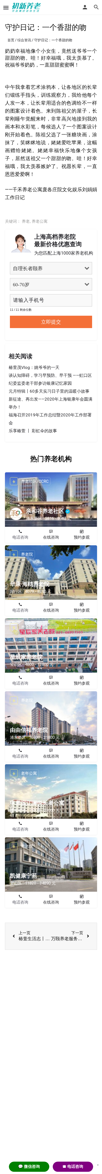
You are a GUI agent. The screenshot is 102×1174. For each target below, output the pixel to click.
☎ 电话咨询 (72, 1166)
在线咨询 (51, 537)
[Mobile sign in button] (85, 7)
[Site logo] (27, 7)
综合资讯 (24, 40)
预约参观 (82, 537)
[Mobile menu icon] (5, 7)
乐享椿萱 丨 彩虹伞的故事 (33, 430)
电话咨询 (20, 537)
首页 (10, 40)
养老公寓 (40, 221)
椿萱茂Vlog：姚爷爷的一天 (34, 367)
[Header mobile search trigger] (96, 7)
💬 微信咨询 (29, 1166)
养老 (26, 221)
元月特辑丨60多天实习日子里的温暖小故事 (49, 391)
